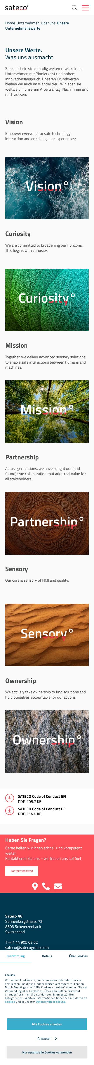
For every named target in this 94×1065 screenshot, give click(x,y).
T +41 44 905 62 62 (21, 942)
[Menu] (85, 8)
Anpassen (44, 1038)
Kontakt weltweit (21, 871)
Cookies (10, 1002)
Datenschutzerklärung (50, 1002)
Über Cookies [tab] (78, 955)
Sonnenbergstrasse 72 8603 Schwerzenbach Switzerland (23, 924)
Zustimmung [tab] (16, 955)
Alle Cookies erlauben (47, 1024)
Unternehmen (28, 23)
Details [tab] (47, 955)
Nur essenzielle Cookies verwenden (47, 1052)
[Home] (16, 7)
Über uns (48, 23)
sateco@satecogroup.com (27, 947)
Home (10, 23)
